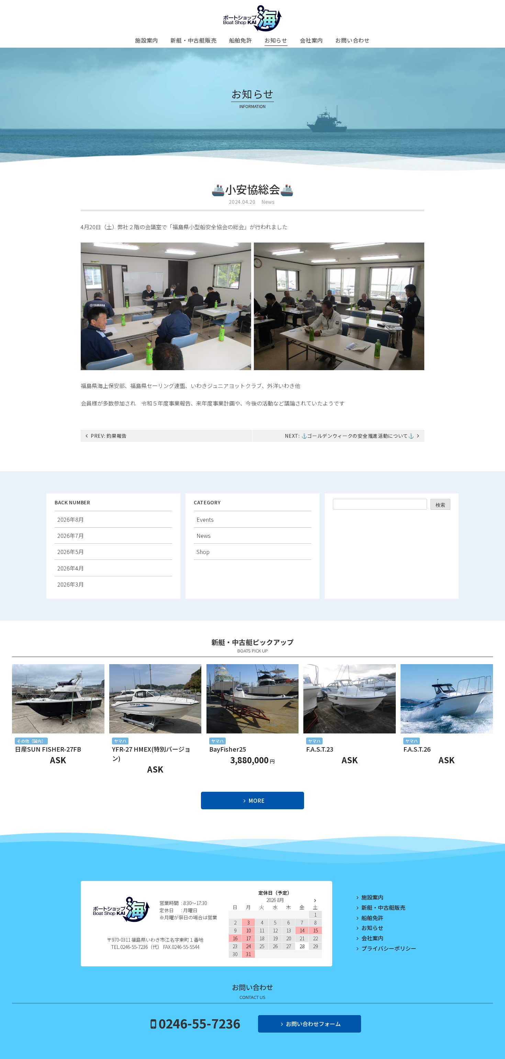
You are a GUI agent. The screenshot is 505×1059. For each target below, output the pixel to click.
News (268, 201)
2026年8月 (70, 519)
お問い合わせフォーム (313, 1024)
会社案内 (311, 40)
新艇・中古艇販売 (193, 40)
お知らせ (276, 40)
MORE (256, 800)
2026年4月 (70, 568)
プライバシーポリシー (388, 948)
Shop (203, 552)
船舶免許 (240, 40)
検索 (440, 505)
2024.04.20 (242, 201)
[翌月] (315, 901)
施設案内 (146, 40)
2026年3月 (70, 584)
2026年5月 (70, 552)
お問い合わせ (352, 40)
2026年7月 (70, 535)
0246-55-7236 (199, 1023)
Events (205, 519)
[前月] (235, 901)
